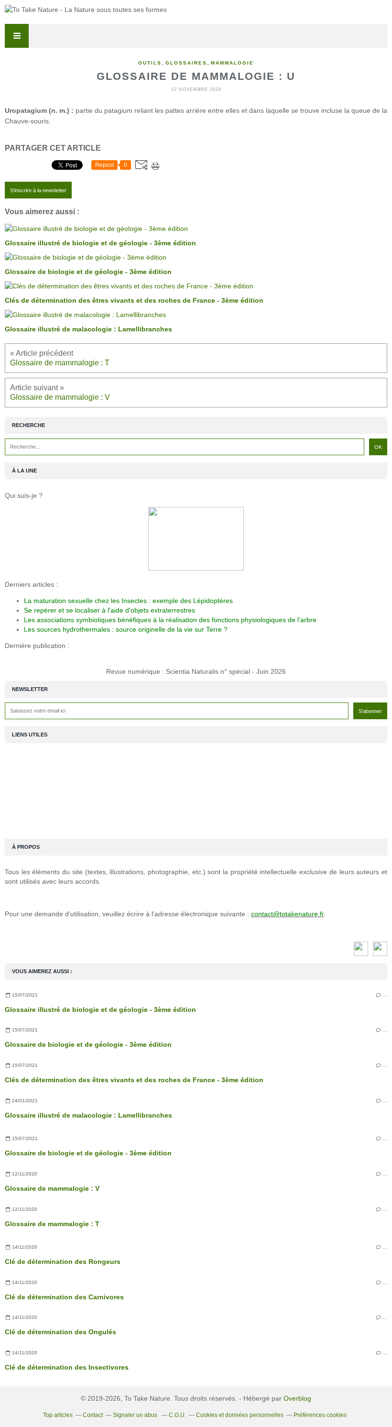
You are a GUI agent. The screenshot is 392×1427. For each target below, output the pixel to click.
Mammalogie (232, 63)
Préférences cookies (320, 1415)
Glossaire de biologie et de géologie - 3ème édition (88, 1044)
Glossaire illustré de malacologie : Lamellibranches (88, 1115)
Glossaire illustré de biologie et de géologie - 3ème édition (100, 1009)
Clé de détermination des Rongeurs (62, 1261)
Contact (93, 1415)
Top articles (58, 1415)
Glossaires (186, 63)
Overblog (297, 1398)
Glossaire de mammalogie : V (52, 1188)
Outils (150, 63)
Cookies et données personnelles (239, 1415)
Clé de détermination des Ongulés (60, 1332)
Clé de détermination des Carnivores (64, 1297)
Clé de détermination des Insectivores (67, 1367)
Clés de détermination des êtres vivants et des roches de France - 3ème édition (134, 1080)
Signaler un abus (136, 1415)
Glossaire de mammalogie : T (52, 1224)
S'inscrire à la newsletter (38, 190)
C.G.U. (177, 1415)
